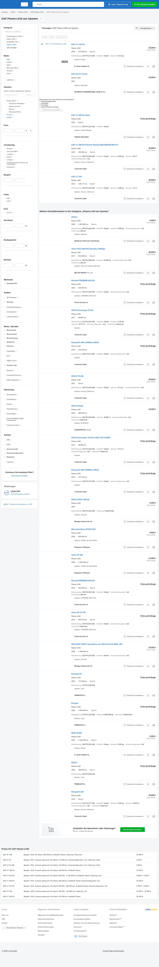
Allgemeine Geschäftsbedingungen (50, 915)
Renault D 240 (77, 792)
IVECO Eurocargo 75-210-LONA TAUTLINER (90, 438)
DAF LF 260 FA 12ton (80, 115)
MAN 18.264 (76, 733)
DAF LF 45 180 (8, 865)
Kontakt (4, 923)
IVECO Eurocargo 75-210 (82, 310)
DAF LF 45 (7, 860)
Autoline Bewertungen (46, 927)
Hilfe (3, 919)
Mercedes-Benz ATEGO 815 (83, 529)
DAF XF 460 (7, 855)
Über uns (5, 915)
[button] (148, 66)
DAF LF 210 (76, 177)
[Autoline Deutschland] (10, 4)
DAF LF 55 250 (8, 875)
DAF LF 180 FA (8, 870)
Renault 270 (76, 674)
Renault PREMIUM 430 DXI (83, 281)
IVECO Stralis (77, 406)
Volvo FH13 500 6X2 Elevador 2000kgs (88, 249)
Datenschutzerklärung (46, 919)
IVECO (74, 217)
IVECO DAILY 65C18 (80, 500)
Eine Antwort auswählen (51, 110)
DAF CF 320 (7, 891)
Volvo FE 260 (77, 555)
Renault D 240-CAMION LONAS (85, 342)
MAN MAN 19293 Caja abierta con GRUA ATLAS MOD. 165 (96, 644)
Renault (74, 703)
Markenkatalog (43, 931)
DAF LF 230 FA (78, 44)
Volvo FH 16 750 (78, 612)
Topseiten (41, 935)
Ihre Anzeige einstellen (132, 829)
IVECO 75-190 (77, 376)
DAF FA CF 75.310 (79, 74)
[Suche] (34, 4)
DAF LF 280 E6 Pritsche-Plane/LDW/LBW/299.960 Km (94, 145)
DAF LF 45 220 (8, 886)
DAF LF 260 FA (8, 881)
